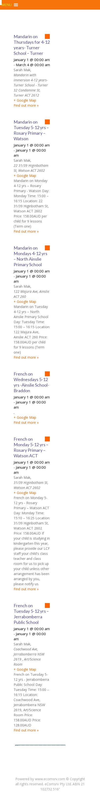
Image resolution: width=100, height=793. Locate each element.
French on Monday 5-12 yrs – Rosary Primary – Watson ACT (31, 447)
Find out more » (26, 105)
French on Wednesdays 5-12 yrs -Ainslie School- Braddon (31, 382)
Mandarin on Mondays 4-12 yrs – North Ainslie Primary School (30, 256)
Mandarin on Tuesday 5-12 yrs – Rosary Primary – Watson (31, 130)
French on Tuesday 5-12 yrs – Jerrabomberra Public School (31, 614)
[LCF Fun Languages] (1, 2)
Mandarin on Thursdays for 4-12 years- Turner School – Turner (32, 45)
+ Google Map (25, 100)
